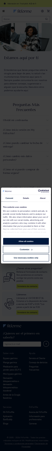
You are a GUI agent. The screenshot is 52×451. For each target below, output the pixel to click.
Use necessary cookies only (26, 258)
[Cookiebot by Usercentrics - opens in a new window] (38, 191)
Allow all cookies (26, 241)
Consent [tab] (9, 198)
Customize (24, 249)
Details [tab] (26, 198)
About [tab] (42, 198)
